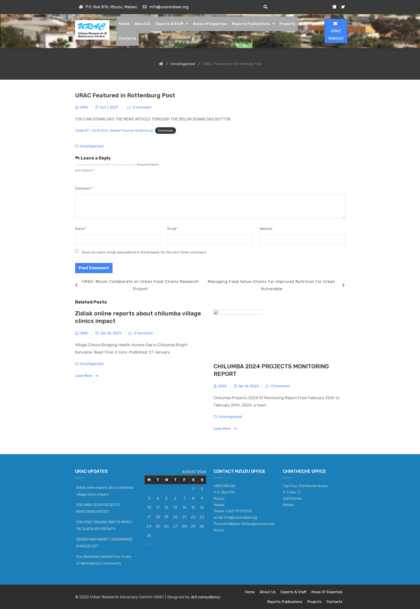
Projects (287, 24)
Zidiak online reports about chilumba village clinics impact (104, 491)
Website (266, 229)
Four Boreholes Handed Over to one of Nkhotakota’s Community (103, 560)
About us (142, 24)
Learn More (84, 376)
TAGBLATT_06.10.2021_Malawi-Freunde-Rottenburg (114, 130)
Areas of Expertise (210, 24)
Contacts (127, 38)
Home (124, 24)
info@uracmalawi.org (169, 7)
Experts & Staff (169, 24)
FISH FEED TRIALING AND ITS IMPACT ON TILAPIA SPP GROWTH (104, 525)
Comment (84, 188)
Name (81, 229)
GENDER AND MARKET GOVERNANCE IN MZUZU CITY (104, 542)
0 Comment (142, 107)
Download (165, 130)
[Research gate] (334, 7)
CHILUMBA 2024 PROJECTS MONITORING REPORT (98, 508)
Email (172, 229)
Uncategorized (91, 146)
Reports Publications (251, 24)
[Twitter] (343, 7)
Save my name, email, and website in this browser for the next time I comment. (144, 252)
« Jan (149, 544)
